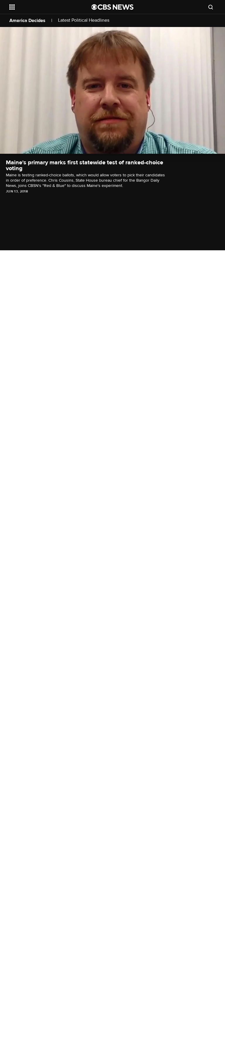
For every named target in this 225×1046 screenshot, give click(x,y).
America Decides (27, 20)
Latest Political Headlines (83, 20)
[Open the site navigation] (43, 7)
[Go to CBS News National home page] (112, 7)
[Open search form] (210, 7)
